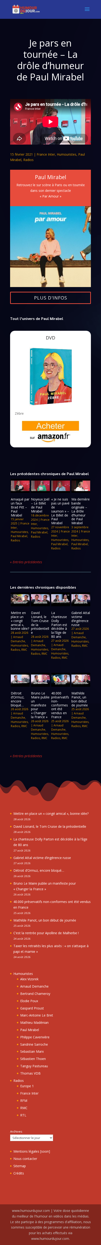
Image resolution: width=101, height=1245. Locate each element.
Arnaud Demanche (18, 639)
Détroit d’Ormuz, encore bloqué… (17, 699)
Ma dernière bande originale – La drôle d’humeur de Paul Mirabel (80, 511)
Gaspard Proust (32, 1008)
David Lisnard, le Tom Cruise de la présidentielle (40, 623)
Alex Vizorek (29, 979)
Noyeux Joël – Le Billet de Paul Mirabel (40, 505)
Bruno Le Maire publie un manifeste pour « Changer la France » (40, 705)
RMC (24, 650)
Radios (28, 160)
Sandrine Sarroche (34, 1044)
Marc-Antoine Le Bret (36, 1015)
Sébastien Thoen (33, 1058)
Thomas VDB (30, 1073)
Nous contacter (25, 1158)
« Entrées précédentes (26, 562)
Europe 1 (27, 1086)
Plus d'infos (50, 298)
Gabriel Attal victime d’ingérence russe (80, 619)
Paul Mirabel (19, 536)
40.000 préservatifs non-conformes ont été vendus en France (60, 705)
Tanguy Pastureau (34, 1066)
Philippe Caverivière (35, 1037)
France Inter (46, 154)
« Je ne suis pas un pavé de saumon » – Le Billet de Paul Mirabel (60, 511)
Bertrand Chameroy (35, 993)
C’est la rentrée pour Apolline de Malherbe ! (46, 933)
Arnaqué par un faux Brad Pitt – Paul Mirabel (20, 507)
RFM (23, 1100)
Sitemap (19, 1166)
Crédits (18, 1173)
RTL (23, 1115)
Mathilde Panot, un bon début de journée (79, 699)
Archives (16, 1131)
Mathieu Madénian (34, 1022)
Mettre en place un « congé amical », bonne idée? (20, 621)
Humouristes (66, 154)
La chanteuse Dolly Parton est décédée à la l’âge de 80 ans (59, 625)
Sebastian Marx (32, 1051)
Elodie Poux (29, 1001)
